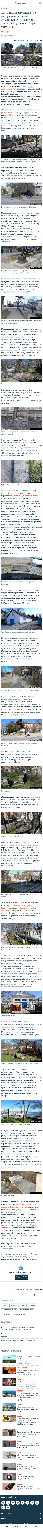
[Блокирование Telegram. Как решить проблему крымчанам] (9, 1466)
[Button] (19, 40)
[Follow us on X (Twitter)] (8, 1503)
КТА (16, 1526)
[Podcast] (3, 1507)
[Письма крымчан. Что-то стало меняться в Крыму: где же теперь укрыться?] (9, 1432)
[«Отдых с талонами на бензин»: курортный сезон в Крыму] (9, 1407)
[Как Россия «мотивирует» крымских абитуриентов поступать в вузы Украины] (9, 1382)
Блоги (4, 9)
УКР (26, 1526)
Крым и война (22, 1368)
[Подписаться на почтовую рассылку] (8, 1507)
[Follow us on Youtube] (13, 1503)
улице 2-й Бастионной (10, 113)
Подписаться (21, 1277)
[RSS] (37, 1503)
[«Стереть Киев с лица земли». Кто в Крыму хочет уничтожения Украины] (9, 1370)
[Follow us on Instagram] (18, 1503)
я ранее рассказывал (17, 715)
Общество (20, 1379)
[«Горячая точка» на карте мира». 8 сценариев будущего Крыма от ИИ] (9, 1455)
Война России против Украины (28, 1356)
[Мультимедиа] (7, 1526)
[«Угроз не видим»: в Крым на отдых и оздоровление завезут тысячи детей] (9, 1443)
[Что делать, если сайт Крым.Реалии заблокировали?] (9, 1486)
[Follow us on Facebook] (3, 1503)
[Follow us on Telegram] (27, 1503)
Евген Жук (5, 32)
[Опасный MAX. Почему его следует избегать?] (9, 1476)
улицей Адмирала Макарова (26, 496)
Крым (19, 1453)
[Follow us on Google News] (23, 1503)
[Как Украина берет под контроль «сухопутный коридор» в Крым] (9, 1359)
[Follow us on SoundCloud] (32, 1503)
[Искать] (36, 1526)
